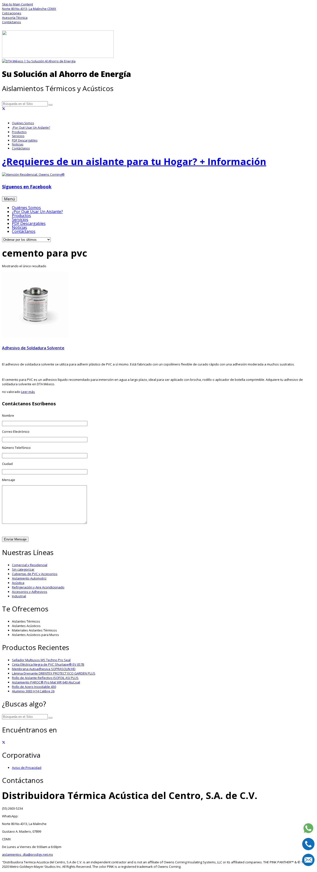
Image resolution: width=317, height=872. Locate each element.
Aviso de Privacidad (26, 767)
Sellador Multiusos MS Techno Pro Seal (41, 660)
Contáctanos (21, 148)
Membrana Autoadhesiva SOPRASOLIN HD (44, 669)
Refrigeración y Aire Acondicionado (38, 587)
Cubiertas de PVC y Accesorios (34, 574)
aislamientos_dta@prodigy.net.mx (27, 854)
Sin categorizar (23, 569)
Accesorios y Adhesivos (29, 591)
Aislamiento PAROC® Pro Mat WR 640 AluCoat (46, 682)
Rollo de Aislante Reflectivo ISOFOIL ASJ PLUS (45, 678)
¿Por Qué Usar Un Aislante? (31, 127)
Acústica (18, 583)
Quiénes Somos (23, 123)
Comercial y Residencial (29, 565)
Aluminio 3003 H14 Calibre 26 (33, 691)
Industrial (19, 596)
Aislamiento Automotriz (29, 578)
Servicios (18, 136)
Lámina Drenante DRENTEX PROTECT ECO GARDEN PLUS (53, 673)
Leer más (28, 391)
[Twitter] (3, 108)
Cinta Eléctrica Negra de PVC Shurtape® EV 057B (48, 664)
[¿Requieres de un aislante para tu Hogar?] (158, 174)
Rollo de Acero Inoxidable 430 (34, 686)
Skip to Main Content (17, 4)
